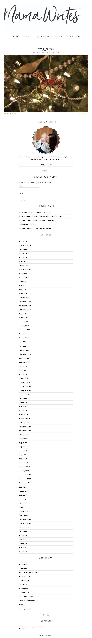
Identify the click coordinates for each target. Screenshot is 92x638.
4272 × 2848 (55, 52)
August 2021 (23, 338)
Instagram (48, 614)
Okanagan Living (25, 592)
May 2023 (22, 285)
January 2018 (24, 471)
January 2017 (24, 515)
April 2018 (23, 459)
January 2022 (24, 326)
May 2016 (22, 547)
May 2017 (22, 499)
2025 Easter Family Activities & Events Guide (35, 212)
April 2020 (23, 374)
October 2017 (24, 483)
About (27, 36)
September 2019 (25, 398)
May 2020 (22, 370)
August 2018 (23, 443)
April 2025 (23, 241)
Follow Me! (22, 629)
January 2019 (24, 422)
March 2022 (23, 318)
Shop (58, 36)
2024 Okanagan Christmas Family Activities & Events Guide (41, 216)
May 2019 (22, 406)
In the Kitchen (24, 580)
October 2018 (24, 435)
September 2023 (25, 273)
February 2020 (24, 382)
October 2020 (24, 358)
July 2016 (22, 539)
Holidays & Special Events (29, 572)
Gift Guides (23, 568)
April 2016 (23, 551)
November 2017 (25, 479)
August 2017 (23, 491)
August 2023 (23, 277)
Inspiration (73, 36)
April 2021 (23, 346)
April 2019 (23, 410)
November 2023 (25, 269)
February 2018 (24, 467)
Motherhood (23, 588)
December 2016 (25, 519)
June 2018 (23, 451)
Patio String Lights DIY (27, 224)
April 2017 (23, 503)
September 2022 (25, 310)
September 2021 (25, 334)
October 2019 (24, 394)
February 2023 (24, 297)
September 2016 (25, 531)
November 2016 (25, 523)
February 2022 (24, 322)
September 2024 (25, 249)
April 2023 (23, 289)
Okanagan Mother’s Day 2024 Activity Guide (35, 228)
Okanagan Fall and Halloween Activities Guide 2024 (38, 220)
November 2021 (25, 330)
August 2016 (23, 535)
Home (15, 36)
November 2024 (25, 245)
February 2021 (24, 350)
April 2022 (23, 314)
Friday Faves (23, 564)
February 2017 (24, 511)
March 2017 (23, 507)
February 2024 (24, 265)
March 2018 (23, 463)
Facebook (43, 614)
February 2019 (24, 418)
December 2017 (25, 475)
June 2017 (23, 495)
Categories (43, 36)
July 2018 (22, 447)
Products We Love (26, 596)
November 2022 (25, 306)
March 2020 (23, 378)
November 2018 (25, 430)
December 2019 (25, 386)
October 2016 (24, 527)
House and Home (25, 576)
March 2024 (23, 261)
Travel (21, 605)
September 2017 (25, 487)
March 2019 (23, 414)
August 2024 (23, 253)
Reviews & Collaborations (28, 601)
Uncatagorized (24, 609)
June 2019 (23, 402)
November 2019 (25, 390)
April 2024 (23, 257)
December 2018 (25, 426)
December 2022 (25, 302)
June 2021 (23, 342)
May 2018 (22, 455)
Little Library (23, 584)
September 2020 (25, 362)
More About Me (46, 165)
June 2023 (23, 281)
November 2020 (25, 354)
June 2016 (23, 543)
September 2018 (25, 438)
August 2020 (23, 366)
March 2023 (23, 294)
